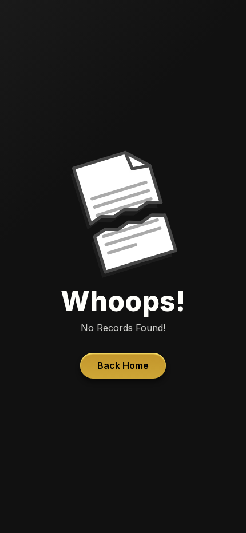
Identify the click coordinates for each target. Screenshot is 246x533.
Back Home (123, 365)
